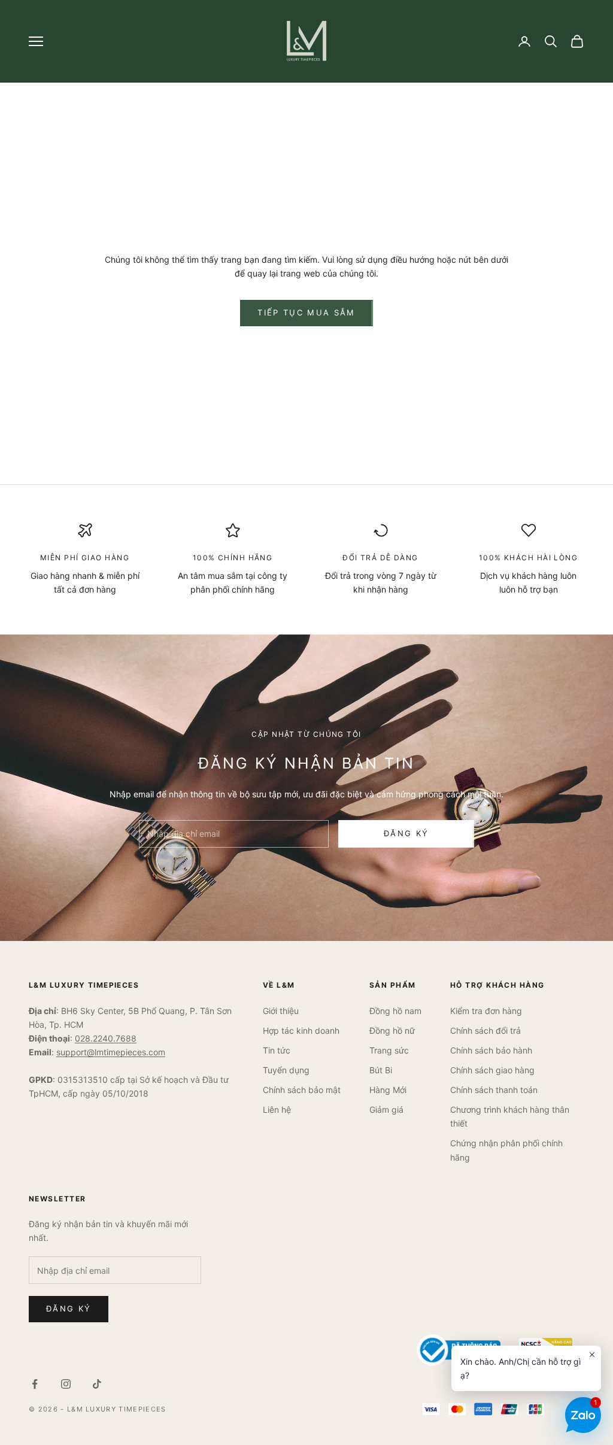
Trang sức (389, 1050)
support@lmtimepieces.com (110, 1052)
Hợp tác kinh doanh (301, 1030)
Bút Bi (380, 1070)
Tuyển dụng (286, 1070)
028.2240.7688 (105, 1038)
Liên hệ (277, 1109)
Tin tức (276, 1050)
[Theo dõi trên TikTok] (97, 1384)
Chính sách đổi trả (485, 1030)
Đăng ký (406, 833)
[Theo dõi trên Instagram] (66, 1384)
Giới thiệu (281, 1011)
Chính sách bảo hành (491, 1050)
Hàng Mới (387, 1090)
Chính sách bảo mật (302, 1090)
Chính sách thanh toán (494, 1090)
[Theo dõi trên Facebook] (35, 1384)
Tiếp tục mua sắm (306, 312)
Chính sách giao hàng (492, 1070)
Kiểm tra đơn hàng (486, 1011)
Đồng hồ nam (395, 1011)
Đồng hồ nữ (392, 1030)
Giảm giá (386, 1109)
